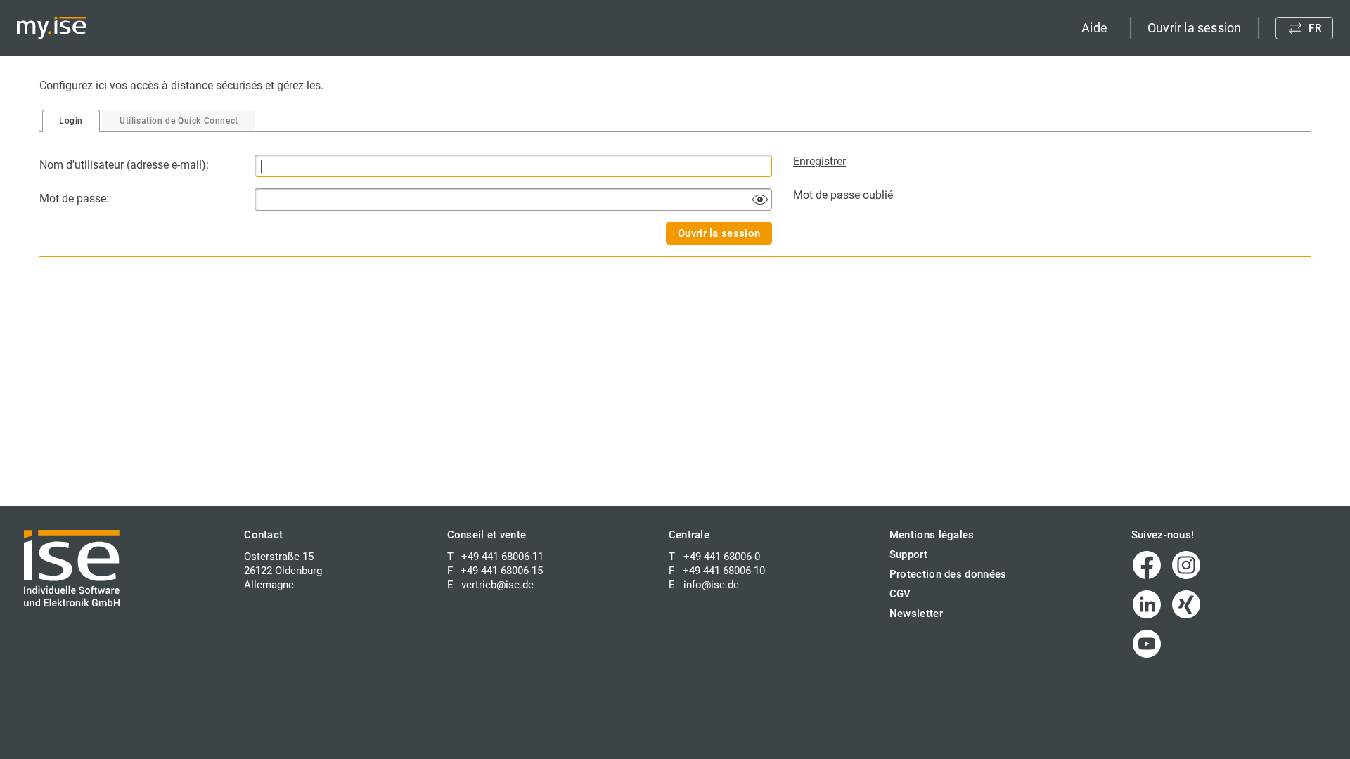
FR (1315, 28)
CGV (900, 594)
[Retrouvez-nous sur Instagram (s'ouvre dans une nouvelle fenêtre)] (1186, 565)
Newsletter (916, 613)
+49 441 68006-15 (502, 570)
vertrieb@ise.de (497, 584)
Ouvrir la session (1194, 27)
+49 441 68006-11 (502, 556)
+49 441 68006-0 (721, 556)
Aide (1094, 27)
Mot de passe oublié (843, 195)
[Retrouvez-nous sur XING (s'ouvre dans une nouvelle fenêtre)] (1186, 604)
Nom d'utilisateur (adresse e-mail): (124, 164)
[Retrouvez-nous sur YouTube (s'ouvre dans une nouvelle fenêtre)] (1146, 643)
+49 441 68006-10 (724, 570)
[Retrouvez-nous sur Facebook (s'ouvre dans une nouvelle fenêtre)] (1146, 565)
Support (908, 554)
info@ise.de (711, 584)
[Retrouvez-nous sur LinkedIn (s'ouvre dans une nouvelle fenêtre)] (1146, 604)
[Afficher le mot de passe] (760, 199)
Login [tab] (71, 121)
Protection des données (948, 574)
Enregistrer (819, 161)
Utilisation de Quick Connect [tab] (179, 121)
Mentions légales (932, 534)
